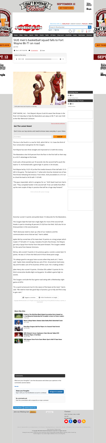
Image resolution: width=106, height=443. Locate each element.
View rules (16, 386)
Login (47, 412)
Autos (75, 35)
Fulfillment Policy (87, 427)
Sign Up (56, 30)
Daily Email (65, 24)
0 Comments (34, 50)
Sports (31, 35)
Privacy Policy (79, 427)
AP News (53, 35)
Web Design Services (50, 427)
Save (43, 50)
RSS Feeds (69, 427)
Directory (89, 35)
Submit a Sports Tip (30, 407)
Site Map (63, 427)
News (26, 35)
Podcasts (85, 24)
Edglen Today (58, 429)
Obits (36, 35)
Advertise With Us (25, 427)
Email (51, 412)
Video (21, 35)
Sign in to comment (56, 392)
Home (16, 35)
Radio (91, 24)
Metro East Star (50, 429)
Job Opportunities (33, 427)
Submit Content (76, 24)
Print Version (18, 407)
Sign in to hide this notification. (58, 123)
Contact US (58, 427)
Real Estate (82, 35)
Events (42, 35)
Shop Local (60, 35)
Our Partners (41, 427)
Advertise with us (55, 24)
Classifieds (68, 35)
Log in (50, 30)
